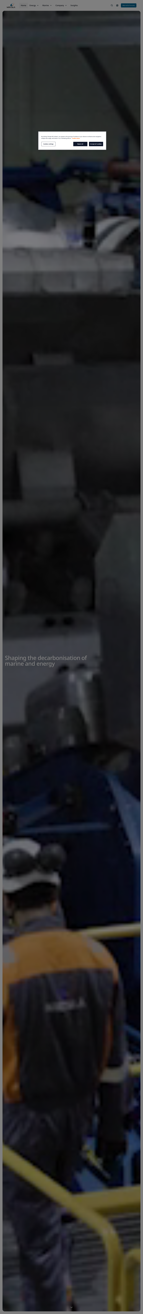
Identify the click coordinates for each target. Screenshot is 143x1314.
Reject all (80, 144)
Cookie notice (76, 138)
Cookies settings (48, 144)
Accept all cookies (96, 144)
